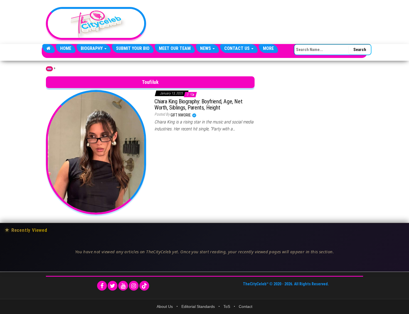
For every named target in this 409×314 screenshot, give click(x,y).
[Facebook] (102, 286)
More (268, 48)
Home (65, 48)
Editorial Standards (198, 306)
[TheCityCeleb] (48, 48)
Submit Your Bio (132, 48)
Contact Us (237, 48)
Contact (245, 306)
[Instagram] (134, 286)
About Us (165, 306)
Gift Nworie (181, 115)
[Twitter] (112, 286)
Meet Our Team (175, 48)
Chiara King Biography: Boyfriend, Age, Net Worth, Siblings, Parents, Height (198, 104)
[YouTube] (123, 286)
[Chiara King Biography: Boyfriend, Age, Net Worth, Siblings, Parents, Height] (96, 152)
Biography (92, 48)
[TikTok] (144, 286)
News (206, 48)
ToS (226, 306)
